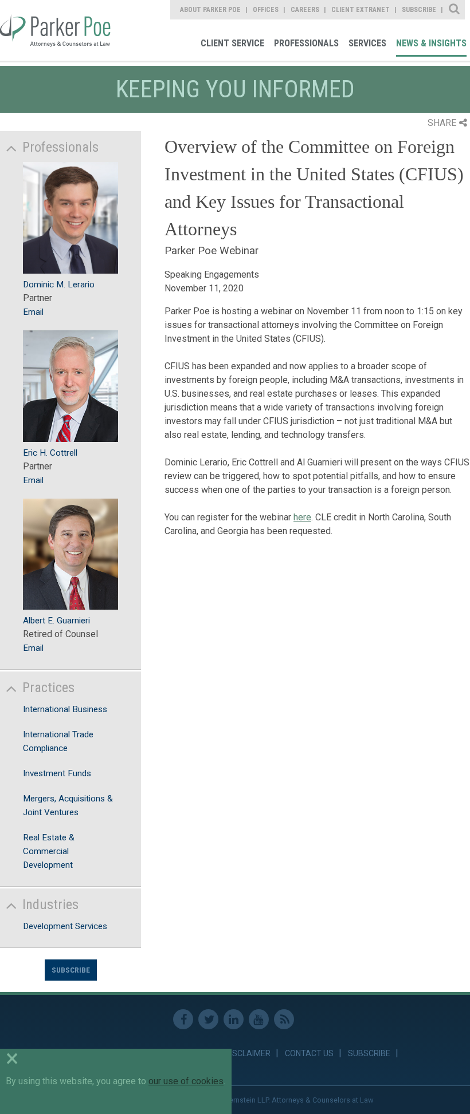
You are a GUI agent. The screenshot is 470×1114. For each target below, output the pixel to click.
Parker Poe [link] (56, 30)
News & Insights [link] (431, 43)
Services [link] (367, 43)
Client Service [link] (232, 43)
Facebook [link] (183, 1019)
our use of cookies (186, 1081)
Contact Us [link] (309, 1053)
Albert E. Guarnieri (56, 620)
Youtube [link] (259, 1019)
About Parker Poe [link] (210, 10)
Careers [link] (305, 10)
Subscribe (71, 969)
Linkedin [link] (234, 1019)
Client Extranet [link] (360, 10)
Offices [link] (266, 10)
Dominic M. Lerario (59, 284)
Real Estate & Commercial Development (49, 851)
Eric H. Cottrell (50, 453)
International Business (65, 709)
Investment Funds (57, 773)
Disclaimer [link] (248, 1053)
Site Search (455, 9)
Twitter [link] (208, 1019)
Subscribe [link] (419, 10)
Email (33, 312)
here (302, 517)
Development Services (65, 926)
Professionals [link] (306, 43)
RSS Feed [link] (284, 1019)
